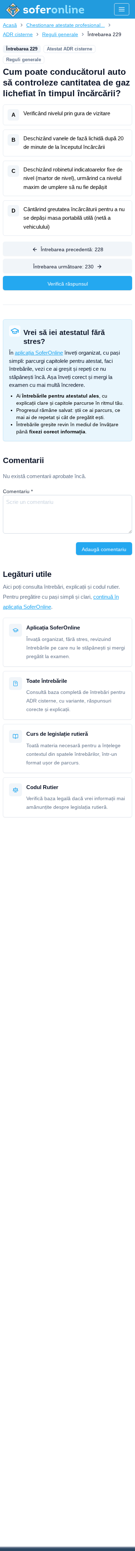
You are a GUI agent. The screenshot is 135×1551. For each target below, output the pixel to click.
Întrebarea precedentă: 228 (72, 249)
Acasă (10, 25)
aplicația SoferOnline (39, 353)
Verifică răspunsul (68, 284)
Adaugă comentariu (104, 549)
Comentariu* (18, 491)
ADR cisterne (18, 34)
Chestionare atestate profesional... (65, 25)
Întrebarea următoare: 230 (63, 266)
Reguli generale (60, 34)
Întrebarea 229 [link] (104, 34)
